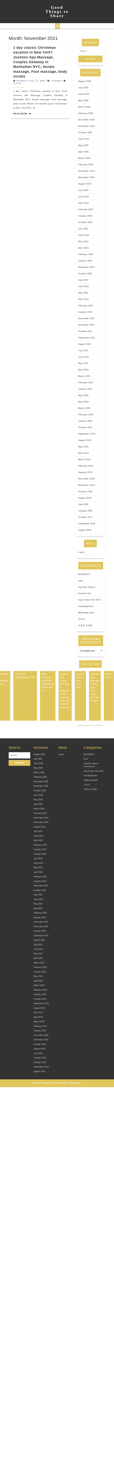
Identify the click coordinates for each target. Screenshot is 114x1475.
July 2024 (83, 190)
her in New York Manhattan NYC (25, 676)
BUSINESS (84, 574)
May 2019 (83, 446)
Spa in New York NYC (89, 600)
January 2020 (85, 421)
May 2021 (83, 363)
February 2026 (85, 113)
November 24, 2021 (25, 81)
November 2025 (86, 126)
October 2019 (85, 427)
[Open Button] (57, 26)
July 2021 (83, 350)
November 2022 (86, 267)
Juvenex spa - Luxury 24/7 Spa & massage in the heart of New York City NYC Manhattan (65, 691)
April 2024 (83, 203)
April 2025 (83, 152)
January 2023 (85, 260)
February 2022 (85, 305)
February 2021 (85, 382)
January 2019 (85, 472)
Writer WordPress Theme (48, 1083)
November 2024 (86, 177)
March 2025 (84, 158)
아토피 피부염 (85, 625)
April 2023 (83, 248)
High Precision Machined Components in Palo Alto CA (47, 682)
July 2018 (83, 504)
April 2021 (83, 369)
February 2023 (85, 254)
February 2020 (85, 414)
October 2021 (85, 331)
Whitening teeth (86, 612)
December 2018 (86, 478)
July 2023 (83, 228)
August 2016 (84, 530)
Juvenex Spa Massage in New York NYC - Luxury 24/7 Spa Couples (94, 687)
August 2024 (84, 184)
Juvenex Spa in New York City (80, 681)
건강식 (81, 619)
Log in (81, 552)
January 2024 (85, 216)
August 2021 (84, 344)
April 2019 (83, 453)
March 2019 (84, 459)
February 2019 (85, 466)
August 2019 (84, 440)
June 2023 (83, 235)
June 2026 (83, 94)
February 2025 (85, 164)
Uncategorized (85, 606)
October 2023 (85, 222)
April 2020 (83, 402)
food (80, 580)
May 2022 (83, 293)
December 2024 (86, 171)
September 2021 (86, 337)
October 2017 (85, 517)
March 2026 (84, 107)
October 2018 (85, 491)
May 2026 (83, 100)
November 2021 (86, 325)
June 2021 (83, 357)
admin (42, 81)
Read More (20, 113)
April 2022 (83, 299)
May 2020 (83, 395)
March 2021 (84, 376)
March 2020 (84, 408)
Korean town (108, 676)
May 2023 (83, 241)
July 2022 (83, 280)
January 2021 (85, 389)
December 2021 (86, 318)
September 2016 (86, 523)
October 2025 (85, 132)
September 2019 (86, 434)
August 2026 (84, 81)
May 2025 (83, 145)
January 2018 (85, 511)
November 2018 (86, 485)
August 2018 (84, 498)
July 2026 (83, 87)
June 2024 (83, 196)
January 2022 (85, 312)
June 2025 (83, 139)
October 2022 (85, 273)
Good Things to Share (57, 11)
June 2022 (83, 286)
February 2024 (85, 209)
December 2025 (86, 119)
